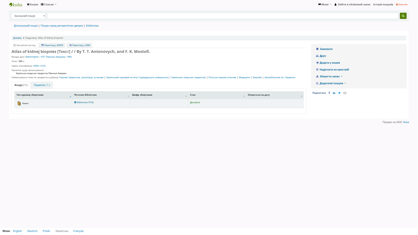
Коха (406, 122)
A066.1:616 (39, 66)
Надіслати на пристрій (334, 70)
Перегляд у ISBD (81, 45)
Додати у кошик (329, 63)
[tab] (42, 85)
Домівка (17, 38)
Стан (192, 95)
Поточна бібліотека (85, 95)
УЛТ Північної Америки (53, 57)
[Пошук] (403, 16)
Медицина (245, 77)
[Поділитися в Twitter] (339, 93)
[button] (32, 4)
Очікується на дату (259, 95)
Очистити (403, 4)
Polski (46, 231)
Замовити (326, 49)
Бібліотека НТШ (85, 102)
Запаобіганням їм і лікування (279, 77)
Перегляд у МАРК (53, 45)
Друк (322, 56)
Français (78, 231)
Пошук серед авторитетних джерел (62, 26)
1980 (69, 57)
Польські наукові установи (223, 77)
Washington (32, 57)
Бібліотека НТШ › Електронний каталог (17, 4)
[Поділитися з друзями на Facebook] (329, 93)
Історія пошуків (383, 5)
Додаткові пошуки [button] (331, 83)
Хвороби (257, 77)
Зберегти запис (329, 76)
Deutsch (32, 231)
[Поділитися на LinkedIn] (334, 93)
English (17, 231)
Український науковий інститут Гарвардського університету (137, 77)
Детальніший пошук (26, 26)
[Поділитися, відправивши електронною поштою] (345, 93)
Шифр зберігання (142, 95)
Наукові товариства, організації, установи (81, 77)
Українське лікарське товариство (189, 77)
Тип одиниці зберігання (29, 95)
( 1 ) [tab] (20, 85)
